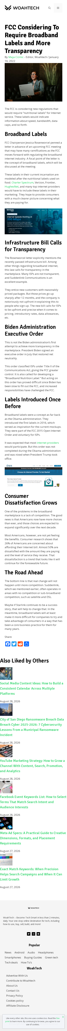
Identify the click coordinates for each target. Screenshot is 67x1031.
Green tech (51, 957)
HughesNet (12, 186)
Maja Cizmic (16, 57)
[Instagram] (33, 934)
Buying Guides (33, 957)
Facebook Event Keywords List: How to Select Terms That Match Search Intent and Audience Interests (33, 802)
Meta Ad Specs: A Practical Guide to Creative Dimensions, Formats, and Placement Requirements (33, 838)
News (8, 952)
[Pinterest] (38, 934)
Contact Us (12, 990)
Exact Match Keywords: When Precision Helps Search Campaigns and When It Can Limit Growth (31, 874)
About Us (12, 985)
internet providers (48, 442)
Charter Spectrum (23, 182)
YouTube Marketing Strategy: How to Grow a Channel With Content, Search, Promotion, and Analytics (32, 766)
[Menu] (58, 8)
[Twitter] (28, 934)
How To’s (26, 962)
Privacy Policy (14, 995)
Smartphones (13, 957)
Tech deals (11, 962)
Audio (31, 952)
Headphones (46, 952)
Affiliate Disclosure (17, 1005)
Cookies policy (15, 1000)
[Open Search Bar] (49, 8)
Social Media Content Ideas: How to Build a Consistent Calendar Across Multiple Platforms (31, 688)
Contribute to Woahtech (20, 980)
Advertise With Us (17, 975)
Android (19, 952)
